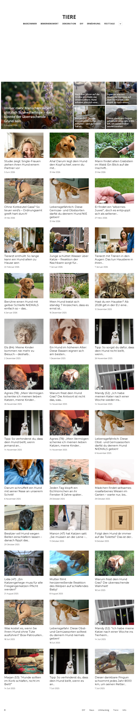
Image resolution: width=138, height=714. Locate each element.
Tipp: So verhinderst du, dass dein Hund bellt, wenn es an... (69, 681)
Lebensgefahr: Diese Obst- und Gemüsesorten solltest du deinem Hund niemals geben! (68, 633)
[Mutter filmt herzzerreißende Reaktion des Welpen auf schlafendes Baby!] (69, 563)
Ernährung (93, 23)
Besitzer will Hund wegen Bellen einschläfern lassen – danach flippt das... (23, 537)
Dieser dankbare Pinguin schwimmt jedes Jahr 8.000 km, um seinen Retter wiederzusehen (120, 122)
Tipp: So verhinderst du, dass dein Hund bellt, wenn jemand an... (23, 442)
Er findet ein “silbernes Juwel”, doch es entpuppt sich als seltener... (112, 210)
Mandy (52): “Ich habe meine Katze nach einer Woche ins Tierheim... (114, 632)
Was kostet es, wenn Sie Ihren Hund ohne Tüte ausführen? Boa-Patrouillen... (23, 632)
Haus (91, 710)
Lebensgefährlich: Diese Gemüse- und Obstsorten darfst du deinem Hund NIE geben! (68, 212)
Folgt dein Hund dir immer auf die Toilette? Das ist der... (114, 535)
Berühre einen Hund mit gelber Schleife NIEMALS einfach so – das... (21, 305)
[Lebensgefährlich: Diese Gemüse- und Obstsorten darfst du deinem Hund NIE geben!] (69, 191)
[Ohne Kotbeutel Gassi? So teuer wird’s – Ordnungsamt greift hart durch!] (23, 191)
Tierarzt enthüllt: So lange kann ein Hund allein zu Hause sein (21, 259)
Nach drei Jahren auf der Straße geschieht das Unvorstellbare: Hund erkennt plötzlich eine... (87, 98)
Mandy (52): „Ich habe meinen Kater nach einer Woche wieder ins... (112, 396)
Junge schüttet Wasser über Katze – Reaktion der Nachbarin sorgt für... (69, 259)
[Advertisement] (69, 55)
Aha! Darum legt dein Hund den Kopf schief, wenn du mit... (68, 164)
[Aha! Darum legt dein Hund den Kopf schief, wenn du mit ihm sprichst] (69, 145)
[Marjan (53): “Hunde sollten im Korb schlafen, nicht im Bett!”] (23, 661)
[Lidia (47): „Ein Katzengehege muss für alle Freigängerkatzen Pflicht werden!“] (23, 563)
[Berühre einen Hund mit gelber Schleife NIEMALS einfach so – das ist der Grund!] (23, 285)
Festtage (109, 23)
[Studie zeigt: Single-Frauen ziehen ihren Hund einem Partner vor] (23, 145)
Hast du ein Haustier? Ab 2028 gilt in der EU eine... (112, 303)
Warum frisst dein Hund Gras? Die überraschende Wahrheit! (112, 582)
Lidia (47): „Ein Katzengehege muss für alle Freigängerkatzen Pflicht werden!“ (23, 584)
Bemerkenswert (50, 23)
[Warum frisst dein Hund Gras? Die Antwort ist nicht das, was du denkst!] (69, 377)
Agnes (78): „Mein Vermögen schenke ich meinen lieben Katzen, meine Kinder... (23, 396)
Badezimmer (30, 23)
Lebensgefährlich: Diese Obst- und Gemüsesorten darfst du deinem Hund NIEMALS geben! (112, 444)
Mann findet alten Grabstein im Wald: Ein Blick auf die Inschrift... (114, 164)
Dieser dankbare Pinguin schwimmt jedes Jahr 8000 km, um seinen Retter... (113, 681)
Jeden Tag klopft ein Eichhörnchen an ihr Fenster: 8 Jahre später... (66, 491)
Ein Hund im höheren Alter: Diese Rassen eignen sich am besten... (68, 351)
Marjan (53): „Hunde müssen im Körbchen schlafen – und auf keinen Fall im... (88, 122)
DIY (81, 23)
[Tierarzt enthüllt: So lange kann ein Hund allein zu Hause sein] (23, 240)
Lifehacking (103, 710)
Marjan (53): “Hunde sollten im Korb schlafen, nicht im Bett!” (22, 681)
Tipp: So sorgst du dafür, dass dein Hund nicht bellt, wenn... (114, 351)
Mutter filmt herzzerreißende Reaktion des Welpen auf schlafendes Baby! (69, 584)
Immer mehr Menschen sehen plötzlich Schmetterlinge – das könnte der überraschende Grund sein (28, 114)
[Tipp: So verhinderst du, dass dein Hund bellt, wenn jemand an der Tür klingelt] (23, 422)
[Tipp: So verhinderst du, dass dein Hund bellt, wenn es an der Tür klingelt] (69, 661)
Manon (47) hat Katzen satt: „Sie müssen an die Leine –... (68, 535)
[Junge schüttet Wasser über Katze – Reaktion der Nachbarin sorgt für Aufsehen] (69, 240)
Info (124, 710)
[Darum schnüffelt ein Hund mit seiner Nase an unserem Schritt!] (23, 471)
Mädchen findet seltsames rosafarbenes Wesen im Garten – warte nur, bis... (113, 491)
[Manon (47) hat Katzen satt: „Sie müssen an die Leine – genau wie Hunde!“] (69, 517)
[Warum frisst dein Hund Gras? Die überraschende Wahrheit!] (114, 563)
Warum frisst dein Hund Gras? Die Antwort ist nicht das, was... (67, 396)
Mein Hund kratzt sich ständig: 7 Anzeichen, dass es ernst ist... (69, 305)
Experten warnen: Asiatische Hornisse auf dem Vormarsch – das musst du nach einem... (119, 98)
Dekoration (69, 23)
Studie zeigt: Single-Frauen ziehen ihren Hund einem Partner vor (22, 164)
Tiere (115, 710)
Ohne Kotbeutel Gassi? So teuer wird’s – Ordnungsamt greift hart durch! (23, 210)
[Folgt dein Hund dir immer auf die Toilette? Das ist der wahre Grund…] (114, 517)
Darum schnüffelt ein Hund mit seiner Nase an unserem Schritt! (23, 491)
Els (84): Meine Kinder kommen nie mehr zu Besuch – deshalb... (19, 351)
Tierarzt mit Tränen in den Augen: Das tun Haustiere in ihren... (114, 259)
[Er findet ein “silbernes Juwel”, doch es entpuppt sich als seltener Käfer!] (114, 191)
